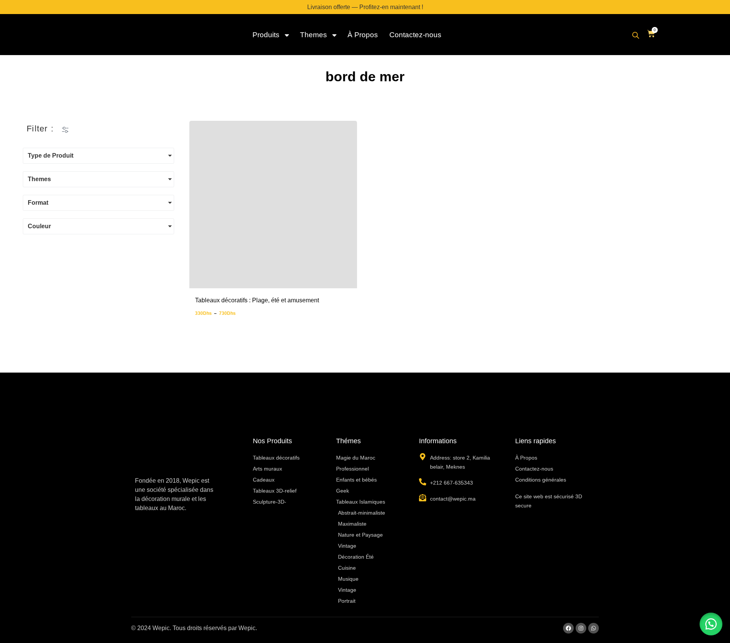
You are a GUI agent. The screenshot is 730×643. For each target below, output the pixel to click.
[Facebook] (568, 628)
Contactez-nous (415, 35)
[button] (711, 624)
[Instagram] (581, 628)
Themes (313, 35)
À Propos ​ (364, 35)
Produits (265, 35)
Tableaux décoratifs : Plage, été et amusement (257, 300)
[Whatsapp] (593, 628)
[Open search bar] (636, 35)
